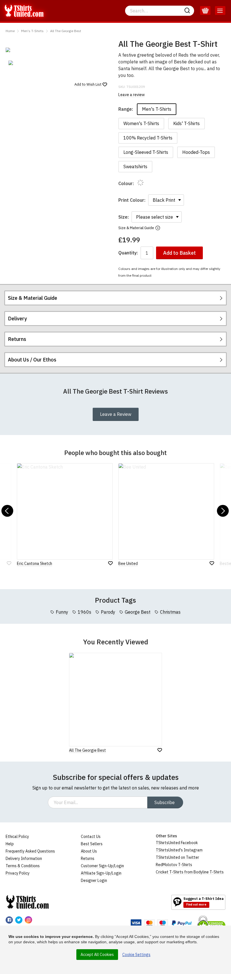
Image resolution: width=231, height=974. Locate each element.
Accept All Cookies (97, 954)
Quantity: (128, 253)
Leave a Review (115, 414)
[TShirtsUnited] (27, 902)
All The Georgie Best (65, 31)
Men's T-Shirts (32, 31)
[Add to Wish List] (159, 750)
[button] (7, 511)
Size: (123, 217)
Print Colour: (131, 200)
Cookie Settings (136, 954)
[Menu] (220, 10)
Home (10, 31)
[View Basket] (205, 10)
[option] (22, 63)
